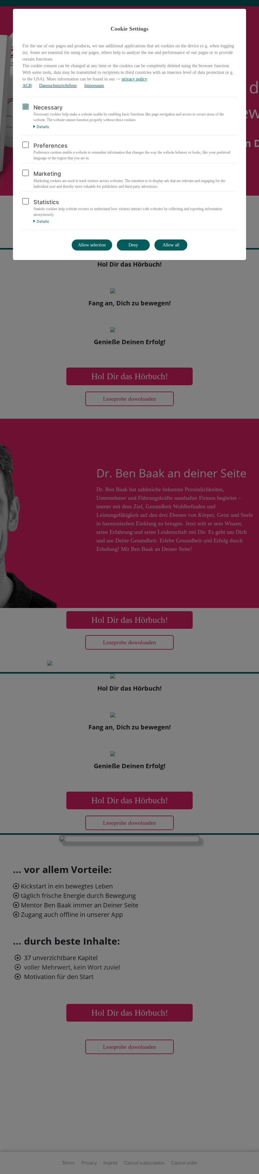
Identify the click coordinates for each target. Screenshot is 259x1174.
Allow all (171, 245)
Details (43, 127)
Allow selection (92, 245)
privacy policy (134, 79)
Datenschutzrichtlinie (58, 85)
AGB (27, 85)
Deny (133, 245)
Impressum (94, 85)
